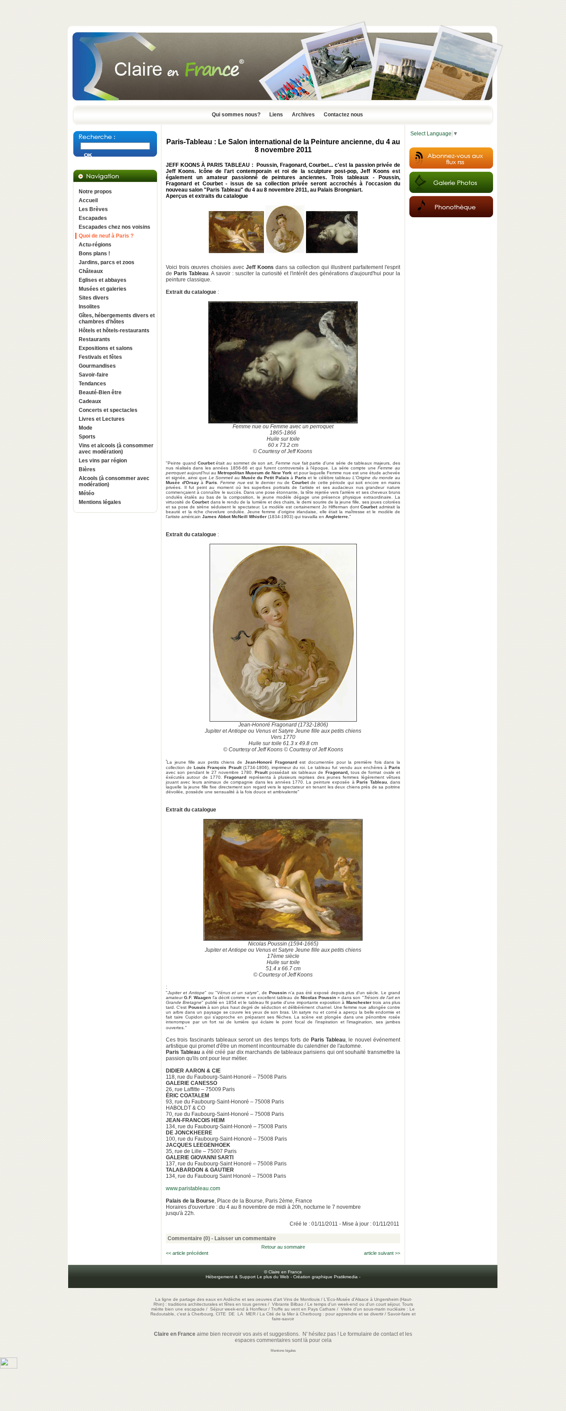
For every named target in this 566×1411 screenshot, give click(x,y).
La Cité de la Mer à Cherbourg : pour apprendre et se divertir (321, 1313)
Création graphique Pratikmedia (325, 1276)
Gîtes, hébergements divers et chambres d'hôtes (117, 318)
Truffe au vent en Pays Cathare (303, 1309)
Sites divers (94, 298)
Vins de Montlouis (301, 1299)
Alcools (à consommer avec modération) (114, 481)
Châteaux (91, 271)
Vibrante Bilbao (288, 1304)
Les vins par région (103, 461)
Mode (85, 428)
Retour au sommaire (283, 1247)
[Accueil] (283, 103)
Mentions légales (100, 502)
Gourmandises (97, 366)
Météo (86, 493)
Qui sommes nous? (236, 114)
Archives (303, 114)
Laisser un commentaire (245, 1238)
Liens (276, 114)
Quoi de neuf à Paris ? (106, 236)
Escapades (93, 218)
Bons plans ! (94, 253)
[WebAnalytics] (8, 1367)
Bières (87, 469)
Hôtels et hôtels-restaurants (114, 330)
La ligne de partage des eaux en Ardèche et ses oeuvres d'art (218, 1299)
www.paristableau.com (193, 1188)
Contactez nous (343, 114)
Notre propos (95, 191)
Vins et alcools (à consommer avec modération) (116, 448)
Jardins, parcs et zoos (106, 262)
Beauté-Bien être (100, 392)
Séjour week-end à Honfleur (238, 1309)
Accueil (88, 200)
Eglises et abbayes (102, 280)
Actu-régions (95, 245)
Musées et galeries (102, 289)
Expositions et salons (106, 348)
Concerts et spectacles (108, 410)
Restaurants (94, 339)
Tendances (92, 384)
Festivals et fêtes (100, 357)
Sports (87, 437)
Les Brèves (93, 209)
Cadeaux (90, 401)
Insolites (89, 307)
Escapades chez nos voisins (114, 227)
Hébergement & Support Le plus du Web (248, 1276)
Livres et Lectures (102, 419)
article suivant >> (382, 1253)
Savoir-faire (93, 375)
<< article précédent (187, 1253)
